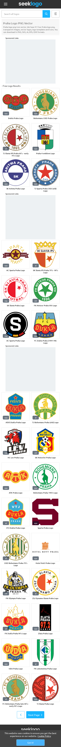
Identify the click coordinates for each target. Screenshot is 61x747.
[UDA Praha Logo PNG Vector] (16, 652)
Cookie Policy (44, 736)
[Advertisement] (30, 61)
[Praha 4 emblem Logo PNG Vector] (45, 137)
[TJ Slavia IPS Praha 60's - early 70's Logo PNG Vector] (16, 137)
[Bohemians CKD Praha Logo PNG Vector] (45, 102)
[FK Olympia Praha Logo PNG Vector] (16, 582)
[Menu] (5, 4)
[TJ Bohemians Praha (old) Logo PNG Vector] (45, 406)
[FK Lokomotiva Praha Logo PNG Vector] (45, 652)
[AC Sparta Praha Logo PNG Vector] (16, 254)
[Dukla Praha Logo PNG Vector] (16, 102)
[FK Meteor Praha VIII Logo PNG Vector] (45, 289)
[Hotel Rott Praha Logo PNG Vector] (45, 547)
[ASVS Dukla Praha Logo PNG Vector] (16, 406)
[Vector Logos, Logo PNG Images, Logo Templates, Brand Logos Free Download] (30, 4)
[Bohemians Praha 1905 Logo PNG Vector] (45, 477)
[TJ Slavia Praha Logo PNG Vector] (45, 688)
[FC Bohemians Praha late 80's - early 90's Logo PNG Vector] (16, 688)
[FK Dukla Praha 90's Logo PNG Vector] (16, 617)
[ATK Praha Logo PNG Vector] (16, 477)
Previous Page (21, 714)
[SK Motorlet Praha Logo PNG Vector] (45, 441)
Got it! (30, 742)
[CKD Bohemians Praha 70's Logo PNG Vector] (16, 547)
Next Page (34, 714)
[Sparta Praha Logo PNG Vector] (45, 512)
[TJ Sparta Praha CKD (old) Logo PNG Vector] (45, 172)
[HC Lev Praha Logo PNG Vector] (16, 441)
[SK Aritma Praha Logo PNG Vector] (16, 172)
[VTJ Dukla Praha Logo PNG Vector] (16, 512)
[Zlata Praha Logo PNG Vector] (45, 617)
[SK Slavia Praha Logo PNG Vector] (16, 289)
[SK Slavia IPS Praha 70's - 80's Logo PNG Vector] (45, 254)
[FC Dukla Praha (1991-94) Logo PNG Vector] (45, 324)
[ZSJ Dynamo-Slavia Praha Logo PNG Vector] (45, 582)
